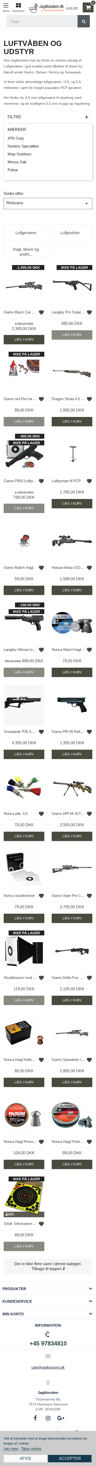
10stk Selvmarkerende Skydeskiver (20, 1223)
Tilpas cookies (31, 1448)
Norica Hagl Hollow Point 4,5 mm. (20, 1059)
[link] (18, 7)
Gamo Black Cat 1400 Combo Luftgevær (20, 312)
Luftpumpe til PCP (66, 481)
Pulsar (13, 170)
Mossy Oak (17, 162)
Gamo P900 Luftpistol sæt (20, 481)
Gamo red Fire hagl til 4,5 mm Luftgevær (20, 399)
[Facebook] (35, 1418)
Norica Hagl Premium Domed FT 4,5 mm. (20, 1141)
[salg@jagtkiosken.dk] (48, 1356)
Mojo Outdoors (20, 154)
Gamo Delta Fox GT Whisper (68, 977)
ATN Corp (16, 138)
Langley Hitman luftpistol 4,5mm (20, 649)
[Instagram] (48, 1418)
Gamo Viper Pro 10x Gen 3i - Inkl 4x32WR (68, 895)
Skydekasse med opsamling (20, 977)
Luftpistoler (70, 233)
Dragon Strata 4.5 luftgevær (68, 399)
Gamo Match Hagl (18, 567)
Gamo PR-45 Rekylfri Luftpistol (68, 731)
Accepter (70, 1458)
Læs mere (11, 1448)
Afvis (25, 1458)
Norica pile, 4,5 (16, 813)
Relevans (48, 203)
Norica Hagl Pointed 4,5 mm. (68, 1141)
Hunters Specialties (23, 146)
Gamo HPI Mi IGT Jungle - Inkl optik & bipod (68, 813)
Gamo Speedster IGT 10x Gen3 (68, 1059)
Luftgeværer (26, 233)
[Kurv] (87, 7)
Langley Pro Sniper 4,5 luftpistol (68, 312)
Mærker (17, 129)
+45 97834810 (48, 1343)
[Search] (84, 21)
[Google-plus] (61, 1418)
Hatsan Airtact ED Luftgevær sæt (68, 567)
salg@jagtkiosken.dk (48, 1367)
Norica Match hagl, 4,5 (68, 649)
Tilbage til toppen (47, 1269)
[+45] (47, 1334)
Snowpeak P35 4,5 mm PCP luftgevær (20, 731)
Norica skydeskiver (19, 895)
